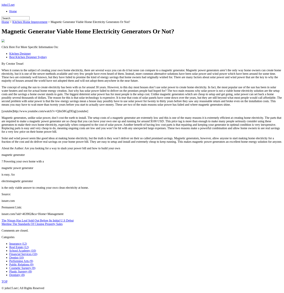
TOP (5, 281)
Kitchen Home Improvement (29, 22)
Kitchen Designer (20, 53)
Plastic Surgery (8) (20, 271)
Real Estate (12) (19, 247)
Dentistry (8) (17, 275)
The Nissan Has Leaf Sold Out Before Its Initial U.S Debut (38, 220)
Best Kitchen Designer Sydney (28, 57)
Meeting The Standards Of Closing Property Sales (32, 224)
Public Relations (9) (21, 264)
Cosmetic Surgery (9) (22, 268)
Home (13, 11)
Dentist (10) (16, 257)
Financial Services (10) (23, 254)
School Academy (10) (22, 250)
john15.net (8, 4)
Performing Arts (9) (21, 261)
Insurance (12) (18, 243)
